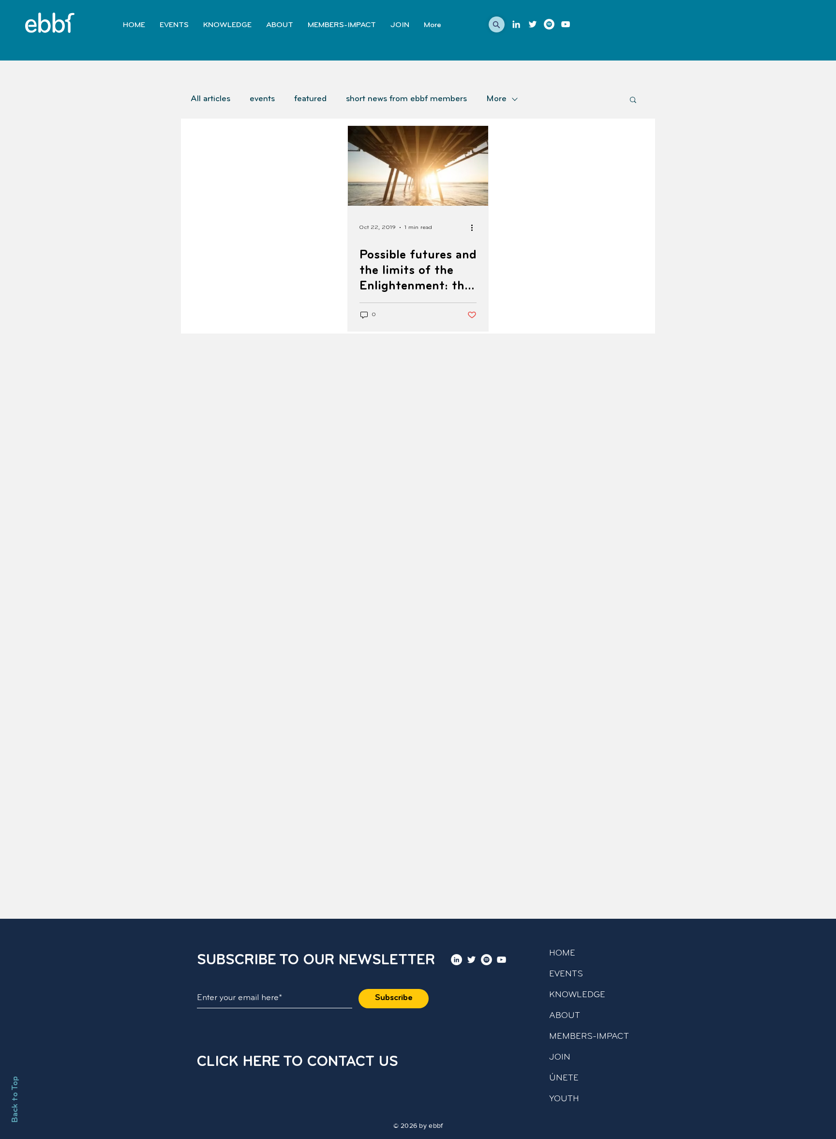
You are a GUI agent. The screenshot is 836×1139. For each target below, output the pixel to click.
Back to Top (15, 1099)
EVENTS (566, 974)
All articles (210, 99)
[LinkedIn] (516, 24)
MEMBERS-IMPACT (589, 1037)
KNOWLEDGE (577, 995)
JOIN (559, 1057)
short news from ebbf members (406, 99)
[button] (497, 24)
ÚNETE (564, 1078)
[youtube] (565, 24)
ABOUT (564, 1016)
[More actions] (475, 227)
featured (310, 99)
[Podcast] (549, 24)
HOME (562, 953)
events (262, 99)
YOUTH (564, 1099)
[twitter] (532, 24)
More (496, 99)
